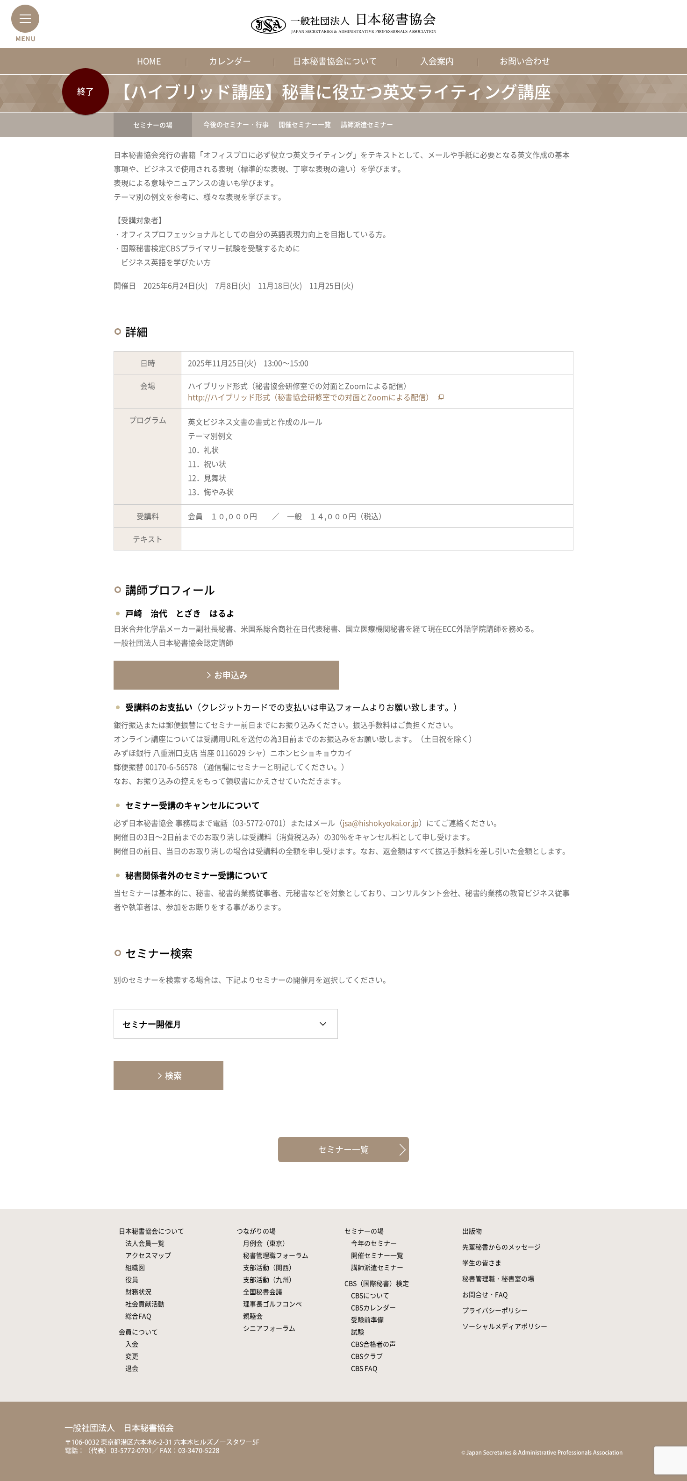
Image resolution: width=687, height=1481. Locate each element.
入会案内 (437, 61)
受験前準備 (367, 1319)
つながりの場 (256, 1230)
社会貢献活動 (145, 1303)
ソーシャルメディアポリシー (504, 1326)
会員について (138, 1331)
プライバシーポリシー (495, 1310)
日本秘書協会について (335, 61)
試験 (357, 1331)
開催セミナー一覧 (305, 124)
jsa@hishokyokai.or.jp (381, 822)
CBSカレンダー (373, 1307)
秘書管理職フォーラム (275, 1255)
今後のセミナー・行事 (236, 124)
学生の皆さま (481, 1262)
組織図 (135, 1267)
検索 (173, 1075)
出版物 (472, 1230)
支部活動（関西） (269, 1267)
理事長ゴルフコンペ (272, 1303)
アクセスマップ (148, 1255)
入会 (131, 1343)
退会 (131, 1368)
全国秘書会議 (262, 1291)
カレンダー (230, 61)
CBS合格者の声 (373, 1343)
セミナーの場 (152, 124)
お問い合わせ (525, 61)
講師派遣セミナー (367, 124)
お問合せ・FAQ (485, 1294)
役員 (131, 1279)
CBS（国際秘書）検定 (376, 1283)
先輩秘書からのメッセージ (501, 1246)
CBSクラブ (367, 1356)
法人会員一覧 (145, 1243)
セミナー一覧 (343, 1149)
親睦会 (253, 1315)
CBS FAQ (364, 1368)
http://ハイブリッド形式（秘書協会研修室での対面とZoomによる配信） (310, 396)
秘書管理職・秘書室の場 (498, 1278)
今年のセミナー (374, 1243)
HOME (149, 61)
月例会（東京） (266, 1243)
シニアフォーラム (269, 1328)
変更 (131, 1356)
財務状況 (138, 1291)
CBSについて (370, 1295)
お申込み (231, 675)
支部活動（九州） (269, 1279)
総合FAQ (138, 1315)
